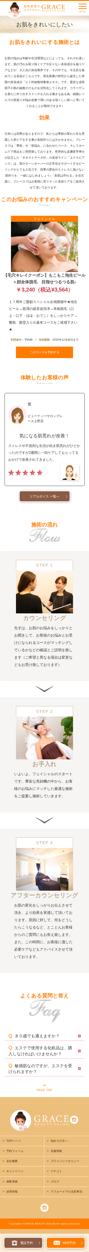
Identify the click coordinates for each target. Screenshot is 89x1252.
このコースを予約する (44, 352)
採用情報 (12, 1191)
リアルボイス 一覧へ (44, 496)
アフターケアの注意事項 (66, 1191)
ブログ (55, 1181)
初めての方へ (59, 1141)
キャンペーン (15, 1171)
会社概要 (12, 1161)
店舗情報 (56, 1151)
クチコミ (56, 1171)
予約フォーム (15, 1151)
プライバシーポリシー (65, 1161)
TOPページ (13, 1141)
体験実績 (12, 1181)
